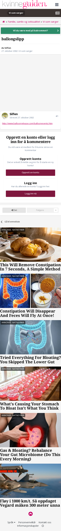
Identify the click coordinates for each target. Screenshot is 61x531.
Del (15, 210)
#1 (57, 116)
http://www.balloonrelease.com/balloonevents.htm (27, 123)
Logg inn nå (30, 193)
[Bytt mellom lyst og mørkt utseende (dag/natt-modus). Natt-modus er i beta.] (43, 525)
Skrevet (22, 117)
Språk (10, 522)
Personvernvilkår (27, 522)
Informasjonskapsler (28, 525)
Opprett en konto (30, 172)
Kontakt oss (45, 522)
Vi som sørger (26, 51)
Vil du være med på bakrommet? (30, 30)
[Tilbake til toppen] (30, 513)
